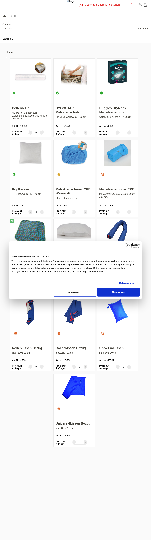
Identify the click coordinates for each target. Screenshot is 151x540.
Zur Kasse (7, 28)
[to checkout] (145, 5)
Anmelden (7, 24)
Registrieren (142, 28)
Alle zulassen (118, 292)
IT (15, 16)
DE (4, 16)
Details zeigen (126, 283)
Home (9, 52)
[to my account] (141, 4)
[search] (81, 4)
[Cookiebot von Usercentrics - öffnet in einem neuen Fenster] (127, 245)
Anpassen (73, 292)
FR (10, 16)
